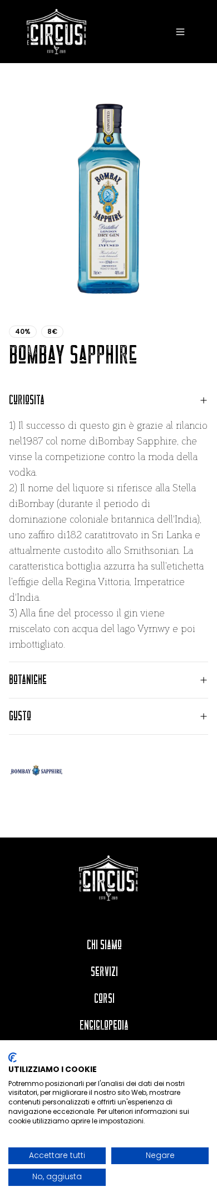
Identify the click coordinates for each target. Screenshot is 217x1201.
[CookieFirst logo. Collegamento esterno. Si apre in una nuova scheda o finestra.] (12, 1057)
